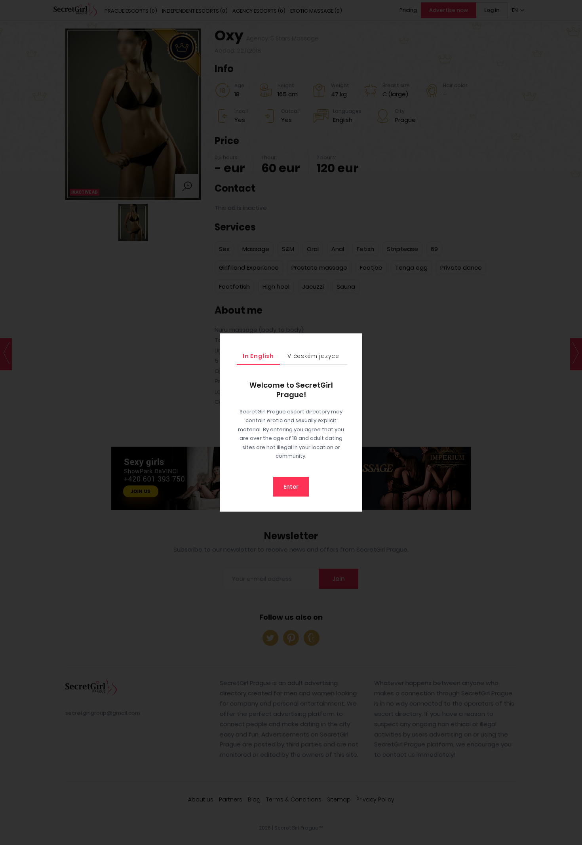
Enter (291, 487)
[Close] (354, 341)
